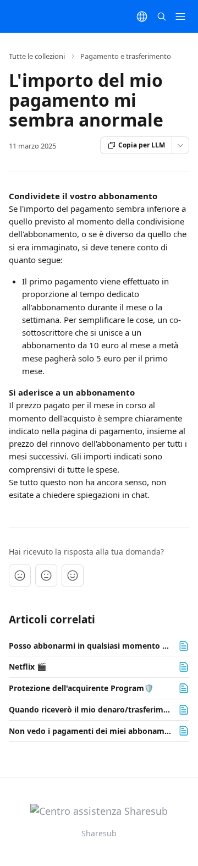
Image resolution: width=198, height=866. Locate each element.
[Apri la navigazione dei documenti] (180, 16)
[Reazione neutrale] (46, 575)
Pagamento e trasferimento (125, 56)
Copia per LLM (141, 145)
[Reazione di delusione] (20, 575)
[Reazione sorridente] (73, 575)
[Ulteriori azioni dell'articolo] (180, 145)
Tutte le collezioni (37, 56)
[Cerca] (161, 16)
